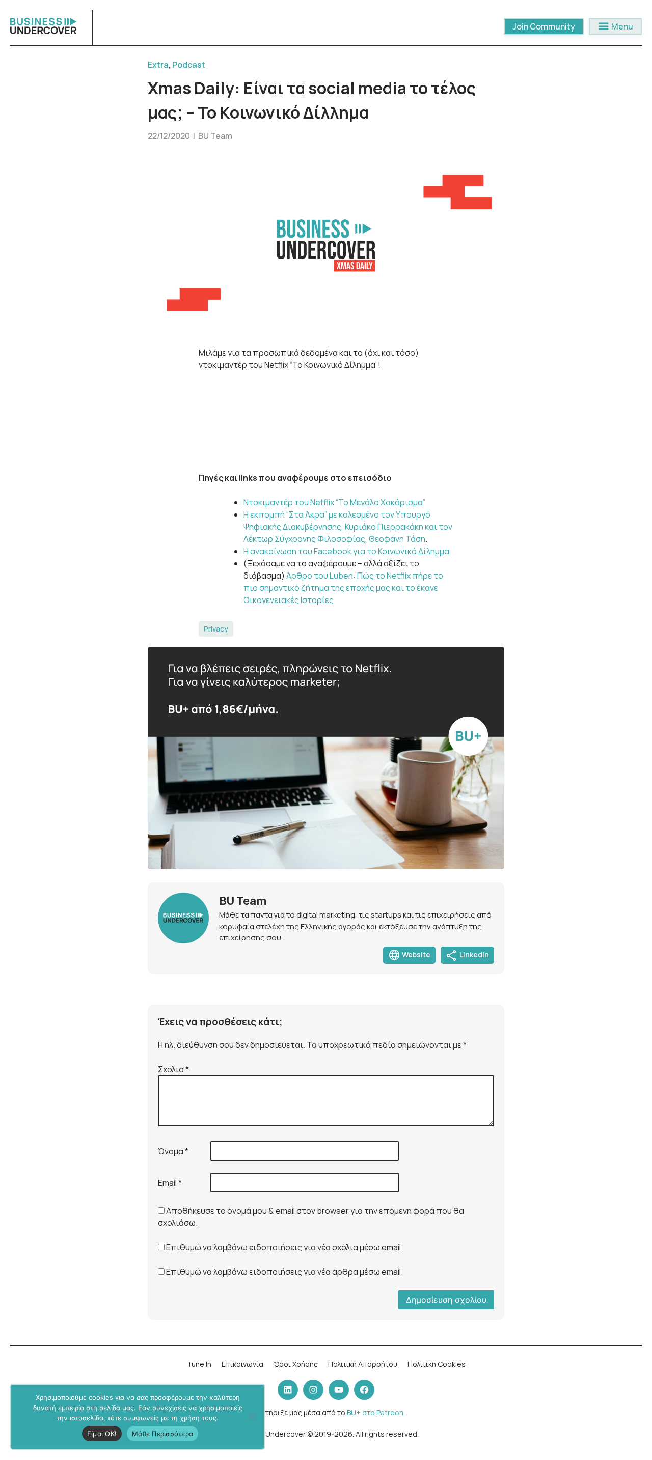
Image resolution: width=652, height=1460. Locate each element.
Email (170, 1182)
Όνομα (173, 1151)
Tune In (199, 1364)
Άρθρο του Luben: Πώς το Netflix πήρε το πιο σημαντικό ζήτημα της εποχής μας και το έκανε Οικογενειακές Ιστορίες (343, 588)
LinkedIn (467, 955)
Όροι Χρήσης (296, 1364)
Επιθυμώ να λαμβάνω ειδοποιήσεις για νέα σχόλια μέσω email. (284, 1247)
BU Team (215, 135)
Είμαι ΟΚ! (102, 1433)
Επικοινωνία (242, 1364)
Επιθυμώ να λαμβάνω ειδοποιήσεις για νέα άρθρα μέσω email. (284, 1271)
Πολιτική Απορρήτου (362, 1364)
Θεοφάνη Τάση (396, 539)
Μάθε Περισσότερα (162, 1433)
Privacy (216, 629)
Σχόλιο (173, 1069)
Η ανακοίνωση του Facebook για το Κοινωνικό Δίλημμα (346, 551)
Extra (158, 64)
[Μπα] (251, 1417)
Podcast (188, 64)
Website (409, 955)
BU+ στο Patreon (375, 1412)
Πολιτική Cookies (437, 1364)
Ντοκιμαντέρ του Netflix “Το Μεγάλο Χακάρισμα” (334, 502)
